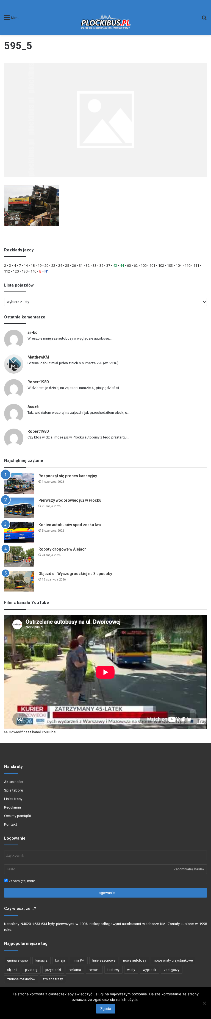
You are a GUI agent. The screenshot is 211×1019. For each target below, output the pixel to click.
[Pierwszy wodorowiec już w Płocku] (19, 508)
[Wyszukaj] (204, 19)
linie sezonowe (103, 960)
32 (88, 265)
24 (60, 265)
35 (101, 265)
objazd (12, 970)
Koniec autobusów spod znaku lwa (69, 525)
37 (108, 265)
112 (7, 271)
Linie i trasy (13, 798)
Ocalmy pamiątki (17, 815)
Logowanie (106, 893)
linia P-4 (79, 960)
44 (122, 265)
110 (187, 265)
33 (94, 265)
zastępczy (171, 970)
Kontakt (10, 824)
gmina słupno (17, 960)
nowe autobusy (134, 960)
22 (53, 265)
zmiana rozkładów (21, 979)
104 (179, 265)
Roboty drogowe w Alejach (62, 549)
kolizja (60, 960)
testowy (113, 970)
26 (74, 265)
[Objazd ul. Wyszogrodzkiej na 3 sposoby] (19, 581)
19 (39, 265)
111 (196, 265)
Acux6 (32, 406)
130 (24, 271)
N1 (47, 271)
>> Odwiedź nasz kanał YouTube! (30, 732)
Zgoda (105, 1008)
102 (161, 265)
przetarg (31, 970)
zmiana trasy (53, 979)
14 (26, 265)
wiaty (131, 970)
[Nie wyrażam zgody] (204, 1003)
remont (94, 970)
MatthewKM (38, 357)
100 (143, 265)
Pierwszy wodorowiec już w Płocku (69, 500)
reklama (75, 970)
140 (33, 271)
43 (115, 265)
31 (81, 265)
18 (33, 265)
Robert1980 (38, 382)
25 (67, 265)
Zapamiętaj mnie (21, 881)
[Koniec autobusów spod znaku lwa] (19, 532)
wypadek (149, 970)
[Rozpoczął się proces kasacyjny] (19, 483)
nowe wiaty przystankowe (173, 960)
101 (152, 265)
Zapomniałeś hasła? (189, 869)
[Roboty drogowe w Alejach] (19, 556)
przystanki (53, 970)
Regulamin (12, 807)
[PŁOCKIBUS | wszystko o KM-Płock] (105, 17)
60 (129, 265)
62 (136, 265)
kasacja (41, 960)
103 (170, 265)
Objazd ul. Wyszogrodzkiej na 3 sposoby (75, 573)
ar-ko (32, 332)
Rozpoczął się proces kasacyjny (67, 476)
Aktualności (13, 781)
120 (16, 271)
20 (46, 265)
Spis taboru (13, 790)
